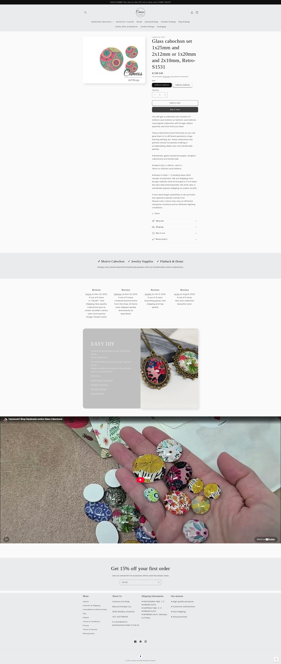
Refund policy (89, 633)
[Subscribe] (158, 582)
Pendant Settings (99, 384)
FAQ (84, 613)
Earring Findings (98, 389)
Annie (177, 294)
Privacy (86, 625)
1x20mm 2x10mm (182, 85)
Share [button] (157, 213)
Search (86, 602)
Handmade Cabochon (102, 380)
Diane (88, 294)
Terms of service (90, 629)
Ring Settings (97, 393)
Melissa (118, 294)
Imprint (86, 617)
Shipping (166, 77)
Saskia (148, 294)
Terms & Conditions (91, 621)
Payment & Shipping (91, 605)
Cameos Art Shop (136, 660)
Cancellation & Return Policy (95, 609)
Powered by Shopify (149, 660)
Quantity (155, 90)
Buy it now (175, 109)
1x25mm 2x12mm (162, 85)
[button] (85, 12)
